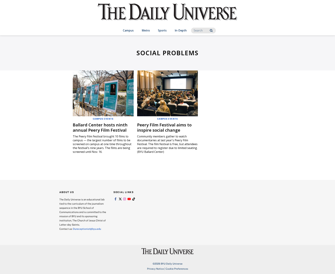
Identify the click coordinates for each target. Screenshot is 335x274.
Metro (146, 30)
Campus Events (103, 119)
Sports (162, 30)
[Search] (211, 30)
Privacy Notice (155, 268)
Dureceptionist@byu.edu (87, 228)
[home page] (167, 15)
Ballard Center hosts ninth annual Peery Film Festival (100, 127)
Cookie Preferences (177, 268)
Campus (128, 30)
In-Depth (181, 30)
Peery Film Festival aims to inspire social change (164, 127)
